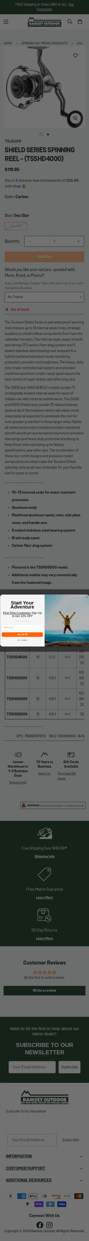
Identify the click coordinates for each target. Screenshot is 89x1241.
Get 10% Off (22, 634)
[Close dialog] (86, 597)
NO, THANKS (22, 640)
